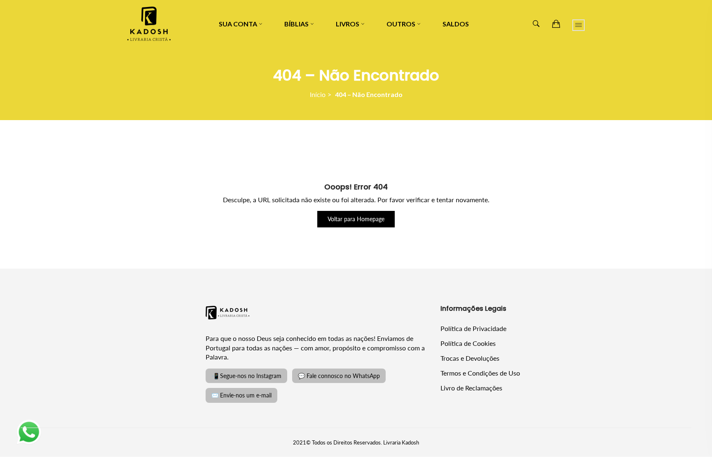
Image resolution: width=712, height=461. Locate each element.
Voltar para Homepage (356, 218)
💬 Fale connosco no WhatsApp (339, 375)
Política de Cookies (468, 343)
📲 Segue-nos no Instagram (246, 375)
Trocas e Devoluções (469, 358)
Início (318, 94)
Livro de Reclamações (471, 387)
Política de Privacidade (473, 328)
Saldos (456, 24)
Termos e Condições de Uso (480, 373)
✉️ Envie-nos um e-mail (241, 395)
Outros (400, 24)
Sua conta (238, 24)
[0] (556, 24)
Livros (347, 24)
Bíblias (296, 24)
